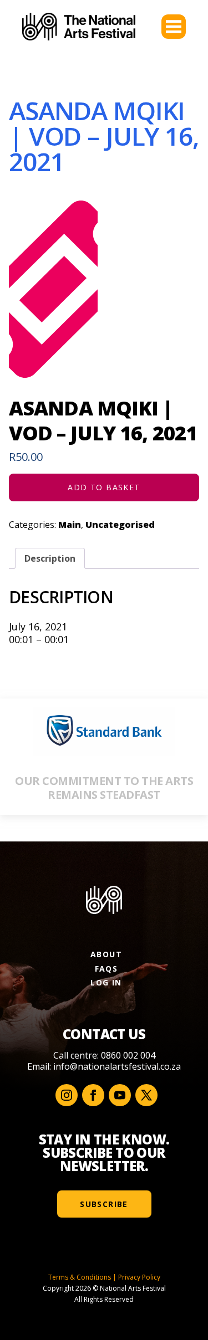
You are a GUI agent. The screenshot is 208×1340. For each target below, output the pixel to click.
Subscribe (104, 1204)
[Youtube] (120, 1095)
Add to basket (104, 487)
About (106, 954)
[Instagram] (66, 1095)
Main (69, 524)
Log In (105, 982)
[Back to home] (78, 26)
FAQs (106, 968)
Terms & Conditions (79, 1277)
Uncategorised (120, 524)
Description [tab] (49, 558)
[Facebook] (93, 1095)
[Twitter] (146, 1095)
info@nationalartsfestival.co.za (117, 1066)
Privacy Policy (139, 1277)
